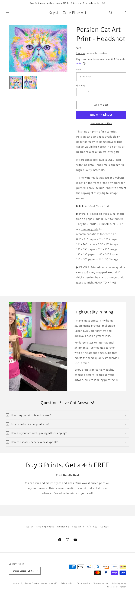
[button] (7, 12)
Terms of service (101, 583)
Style (78, 69)
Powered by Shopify (49, 583)
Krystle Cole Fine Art (30, 583)
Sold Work (78, 526)
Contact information (116, 586)
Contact (105, 526)
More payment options (101, 123)
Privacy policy (83, 583)
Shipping (80, 53)
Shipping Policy (45, 526)
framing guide (89, 229)
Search (29, 526)
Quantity (80, 85)
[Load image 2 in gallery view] (30, 82)
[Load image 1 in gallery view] (16, 82)
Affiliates (92, 526)
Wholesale (63, 526)
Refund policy (67, 583)
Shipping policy (119, 583)
